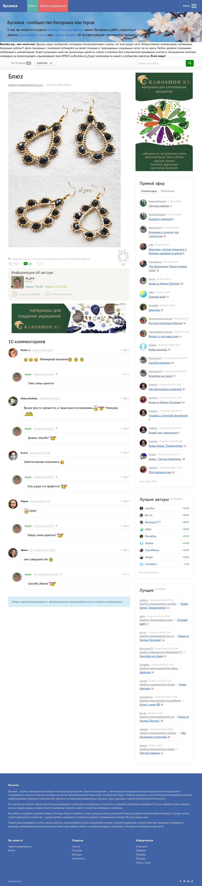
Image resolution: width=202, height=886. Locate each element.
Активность (78, 858)
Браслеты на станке (160, 376)
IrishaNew (151, 564)
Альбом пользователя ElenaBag (159, 668)
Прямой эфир (152, 183)
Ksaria (24, 452)
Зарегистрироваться (53, 6)
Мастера (77, 854)
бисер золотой (72, 258)
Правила (141, 850)
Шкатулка (154, 310)
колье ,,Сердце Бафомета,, (165, 459)
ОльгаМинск (155, 261)
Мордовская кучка (160, 472)
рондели (58, 258)
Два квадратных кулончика (165, 389)
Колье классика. (158, 349)
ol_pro (29, 278)
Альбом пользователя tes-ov (157, 636)
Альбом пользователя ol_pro (25, 85)
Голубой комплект (159, 362)
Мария (24, 501)
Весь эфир (145, 481)
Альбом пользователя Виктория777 (161, 652)
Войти (32, 6)
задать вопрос (65, 34)
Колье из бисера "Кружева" (165, 402)
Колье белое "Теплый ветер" (166, 446)
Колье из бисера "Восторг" (164, 283)
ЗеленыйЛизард (157, 201)
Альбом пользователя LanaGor (158, 603)
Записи (76, 846)
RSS (154, 481)
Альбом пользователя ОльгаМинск (160, 700)
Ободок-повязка (159, 206)
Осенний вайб (157, 296)
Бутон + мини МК (150, 704)
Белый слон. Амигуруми (163, 432)
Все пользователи (149, 572)
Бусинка (10, 5)
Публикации (168, 191)
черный (85, 258)
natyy (151, 292)
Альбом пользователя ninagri (157, 749)
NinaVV (152, 454)
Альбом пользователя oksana (157, 684)
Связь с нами (143, 862)
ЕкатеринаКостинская (160, 318)
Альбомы (44, 63)
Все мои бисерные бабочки (165, 323)
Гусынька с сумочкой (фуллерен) (168, 415)
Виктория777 (155, 227)
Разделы (77, 850)
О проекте (142, 846)
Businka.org (14, 881)
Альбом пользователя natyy (156, 620)
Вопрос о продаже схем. (164, 336)
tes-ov (152, 278)
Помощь (140, 858)
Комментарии (149, 191)
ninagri (149, 557)
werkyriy (153, 397)
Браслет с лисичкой (160, 219)
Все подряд (20, 63)
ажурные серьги (21, 258)
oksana (152, 344)
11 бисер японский (41, 258)
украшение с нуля (32, 34)
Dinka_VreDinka (29, 398)
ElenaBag (154, 305)
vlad (151, 244)
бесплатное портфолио (65, 29)
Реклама (141, 854)
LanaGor (153, 384)
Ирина (24, 550)
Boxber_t (26, 349)
